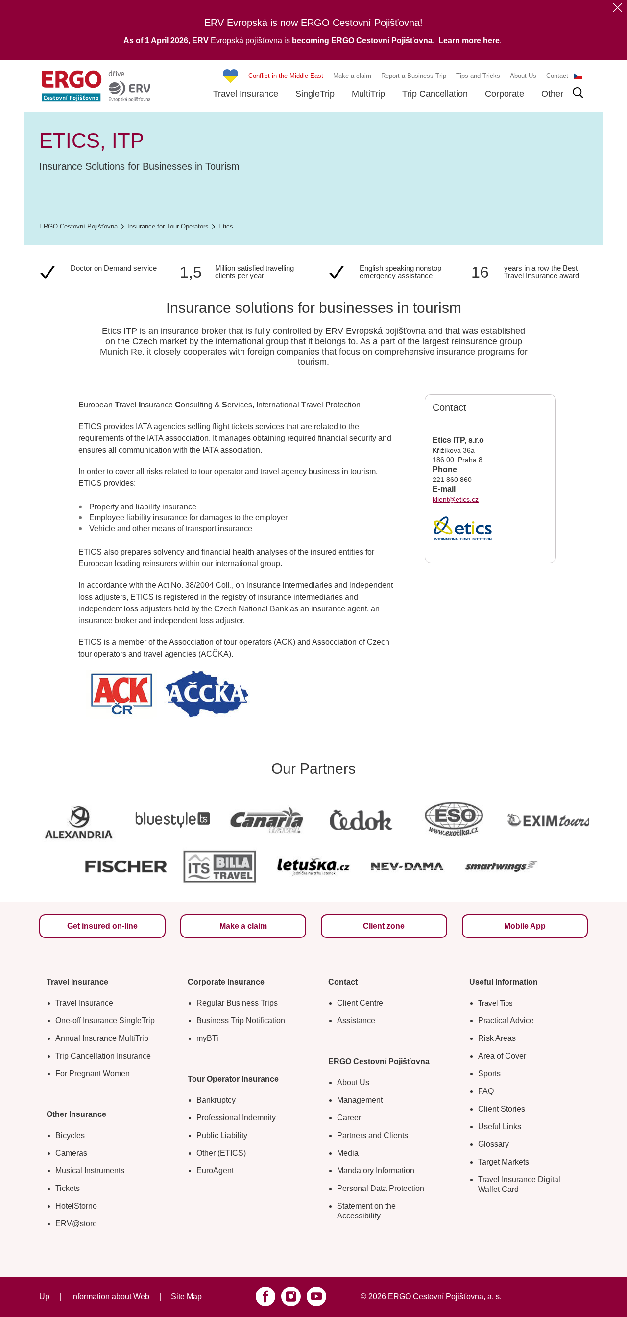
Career (349, 1118)
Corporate (504, 94)
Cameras (71, 1153)
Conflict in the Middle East (285, 75)
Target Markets (503, 1162)
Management (360, 1100)
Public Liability (221, 1135)
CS (578, 76)
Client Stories (501, 1109)
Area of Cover (502, 1056)
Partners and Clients (372, 1135)
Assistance (356, 1020)
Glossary (493, 1144)
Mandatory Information (375, 1170)
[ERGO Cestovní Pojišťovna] (96, 86)
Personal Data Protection (380, 1188)
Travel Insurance (245, 94)
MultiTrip (368, 94)
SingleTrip (315, 94)
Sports (489, 1073)
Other (552, 94)
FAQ (486, 1091)
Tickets (67, 1188)
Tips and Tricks (478, 75)
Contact (557, 75)
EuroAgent (215, 1170)
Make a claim (352, 75)
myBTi (207, 1038)
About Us (523, 75)
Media (348, 1153)
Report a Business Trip (413, 75)
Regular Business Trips (237, 1003)
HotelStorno (76, 1206)
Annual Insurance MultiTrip (101, 1038)
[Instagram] (291, 1296)
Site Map (186, 1296)
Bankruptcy (216, 1100)
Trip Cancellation (435, 94)
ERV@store (76, 1223)
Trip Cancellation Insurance (103, 1056)
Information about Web (110, 1296)
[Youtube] (316, 1296)
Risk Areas (497, 1038)
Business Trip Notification (240, 1020)
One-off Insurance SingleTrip (105, 1020)
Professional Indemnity (236, 1118)
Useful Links (499, 1126)
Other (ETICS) (221, 1153)
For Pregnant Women (92, 1073)
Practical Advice (506, 1020)
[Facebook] (265, 1296)
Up (44, 1296)
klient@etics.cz (456, 499)
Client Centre (360, 1003)
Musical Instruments (89, 1170)
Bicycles (70, 1135)
